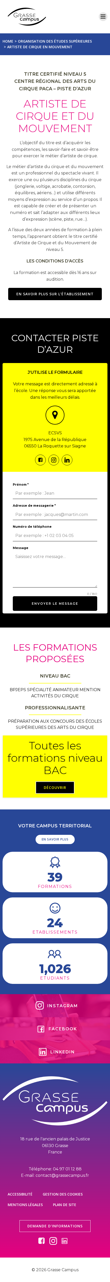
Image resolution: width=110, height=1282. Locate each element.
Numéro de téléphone (32, 527)
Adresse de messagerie (34, 505)
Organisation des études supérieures (55, 41)
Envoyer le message (55, 603)
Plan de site (64, 1204)
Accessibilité (20, 1194)
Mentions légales (25, 1204)
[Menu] (103, 16)
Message (20, 548)
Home (8, 41)
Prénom (21, 484)
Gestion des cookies (63, 1194)
